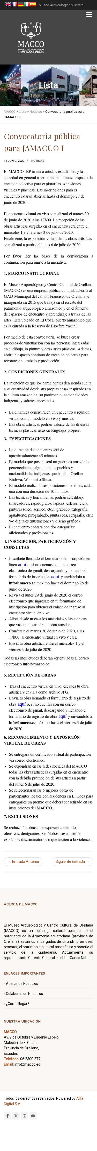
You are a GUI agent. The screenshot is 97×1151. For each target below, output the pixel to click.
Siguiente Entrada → (72, 861)
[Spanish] (33, 5)
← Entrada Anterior (23, 861)
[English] (8, 5)
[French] (14, 5)
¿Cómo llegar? (17, 1004)
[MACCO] (31, 37)
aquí (22, 564)
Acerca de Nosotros (22, 983)
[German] (21, 5)
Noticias (37, 161)
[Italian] (27, 5)
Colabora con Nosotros (24, 994)
